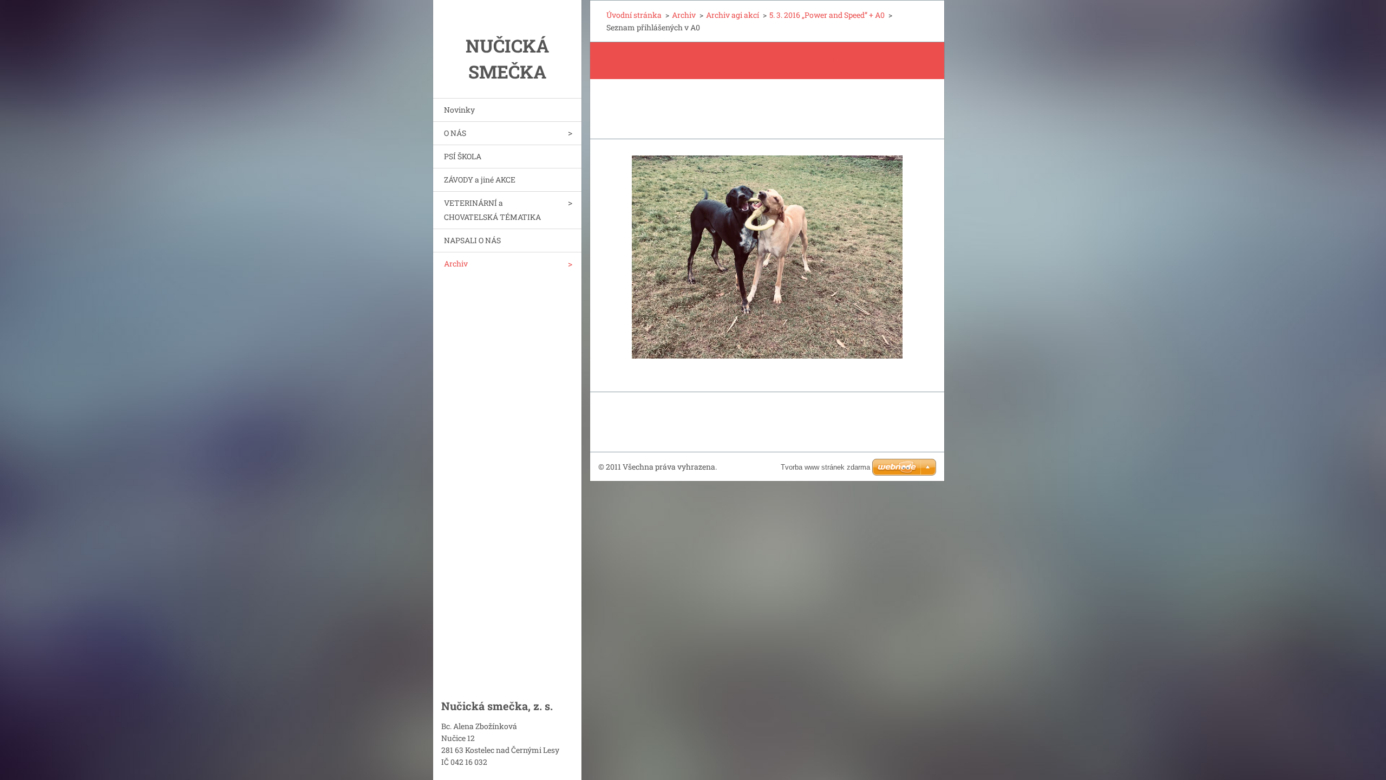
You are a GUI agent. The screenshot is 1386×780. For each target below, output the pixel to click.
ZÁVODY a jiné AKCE (479, 179)
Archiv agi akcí (732, 15)
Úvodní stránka (634, 15)
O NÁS (455, 133)
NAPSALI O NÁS (472, 240)
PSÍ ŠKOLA (462, 156)
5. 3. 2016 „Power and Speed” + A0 (827, 15)
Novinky (459, 110)
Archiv (456, 263)
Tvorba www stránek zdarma (825, 467)
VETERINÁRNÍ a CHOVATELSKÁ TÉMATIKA (492, 210)
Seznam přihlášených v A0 (721, 60)
